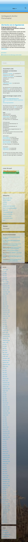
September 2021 (6, 388)
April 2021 (5, 398)
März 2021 (5, 400)
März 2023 (5, 352)
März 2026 (5, 279)
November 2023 (6, 336)
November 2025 (6, 287)
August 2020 (5, 415)
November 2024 (6, 312)
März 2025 (5, 304)
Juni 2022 (5, 370)
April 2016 (5, 520)
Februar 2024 (5, 330)
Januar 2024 (5, 332)
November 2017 (6, 481)
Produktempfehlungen (8, 212)
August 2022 (5, 366)
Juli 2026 (4, 271)
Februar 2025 (5, 306)
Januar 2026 (5, 283)
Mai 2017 (5, 493)
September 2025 (6, 291)
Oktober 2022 (6, 362)
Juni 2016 (5, 515)
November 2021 (6, 384)
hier (9, 88)
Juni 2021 (5, 394)
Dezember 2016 (6, 503)
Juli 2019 (4, 441)
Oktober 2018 (6, 459)
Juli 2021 (4, 392)
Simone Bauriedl (6, 138)
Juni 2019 (5, 443)
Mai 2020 (5, 421)
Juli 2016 (4, 513)
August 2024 (5, 318)
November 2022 (6, 360)
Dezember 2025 (6, 285)
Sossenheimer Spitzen (8, 218)
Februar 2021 (5, 402)
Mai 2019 (5, 445)
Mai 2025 (5, 300)
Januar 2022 (5, 380)
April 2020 (5, 423)
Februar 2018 (5, 475)
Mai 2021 (5, 396)
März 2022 (5, 376)
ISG (3, 101)
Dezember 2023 (6, 334)
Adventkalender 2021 (7, 198)
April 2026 (5, 277)
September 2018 (6, 461)
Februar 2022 (5, 378)
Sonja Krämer (6, 149)
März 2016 (5, 522)
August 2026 (5, 269)
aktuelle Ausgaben (7, 200)
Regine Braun (6, 148)
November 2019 (6, 433)
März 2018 (5, 473)
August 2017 (5, 487)
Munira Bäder (6, 137)
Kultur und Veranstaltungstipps (10, 208)
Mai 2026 (5, 275)
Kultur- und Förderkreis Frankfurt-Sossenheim (13, 100)
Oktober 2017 (6, 483)
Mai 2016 (5, 517)
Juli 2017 (4, 489)
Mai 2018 (5, 469)
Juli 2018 (4, 465)
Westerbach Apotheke (8, 73)
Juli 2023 (4, 344)
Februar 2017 (5, 499)
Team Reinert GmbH (7, 83)
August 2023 (5, 342)
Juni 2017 (5, 491)
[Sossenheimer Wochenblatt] (14, 4)
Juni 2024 (5, 322)
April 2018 (5, 471)
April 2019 (5, 447)
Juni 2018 (5, 467)
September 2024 (6, 316)
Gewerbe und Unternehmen (9, 206)
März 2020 (5, 425)
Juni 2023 (5, 346)
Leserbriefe (5, 210)
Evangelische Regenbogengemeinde (11, 98)
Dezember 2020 (6, 407)
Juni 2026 (5, 273)
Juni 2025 (5, 298)
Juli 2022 (4, 368)
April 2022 (5, 374)
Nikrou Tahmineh (7, 142)
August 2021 (5, 390)
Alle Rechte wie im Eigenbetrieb (12, 25)
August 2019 (5, 439)
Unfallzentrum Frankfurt (8, 76)
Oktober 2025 (6, 289)
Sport (4, 220)
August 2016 (5, 511)
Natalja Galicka (6, 116)
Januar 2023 (5, 356)
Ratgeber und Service (7, 214)
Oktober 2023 (6, 338)
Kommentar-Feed (6, 534)
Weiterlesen (4, 49)
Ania (4, 237)
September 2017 (6, 485)
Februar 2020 (5, 427)
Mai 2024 (5, 324)
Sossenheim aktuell (7, 216)
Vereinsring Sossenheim (8, 102)
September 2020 (6, 413)
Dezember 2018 (6, 455)
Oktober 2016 (6, 507)
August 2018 (5, 463)
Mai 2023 (5, 348)
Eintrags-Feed (6, 532)
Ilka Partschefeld (6, 141)
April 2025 (5, 302)
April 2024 (5, 326)
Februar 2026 (5, 281)
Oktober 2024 (6, 314)
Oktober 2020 (6, 411)
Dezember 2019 (6, 431)
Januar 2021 (5, 404)
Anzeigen (5, 202)
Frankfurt (4, 52)
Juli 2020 (4, 417)
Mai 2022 (5, 372)
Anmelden (5, 530)
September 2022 (6, 364)
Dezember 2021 (6, 382)
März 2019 (5, 449)
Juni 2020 (5, 419)
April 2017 (5, 495)
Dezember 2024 (6, 310)
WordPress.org (6, 536)
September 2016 (6, 509)
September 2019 (6, 437)
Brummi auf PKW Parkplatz (12, 250)
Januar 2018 (5, 477)
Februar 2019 (5, 451)
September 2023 (6, 340)
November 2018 (6, 457)
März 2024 (5, 328)
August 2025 (5, 294)
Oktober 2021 (6, 386)
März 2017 (5, 497)
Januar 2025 (5, 308)
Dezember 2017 (6, 479)
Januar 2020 (5, 429)
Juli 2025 (4, 296)
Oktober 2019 (6, 435)
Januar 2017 (5, 501)
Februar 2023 (5, 354)
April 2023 (5, 350)
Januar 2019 (5, 453)
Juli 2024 (4, 320)
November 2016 (6, 505)
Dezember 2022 (6, 358)
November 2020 (6, 409)
